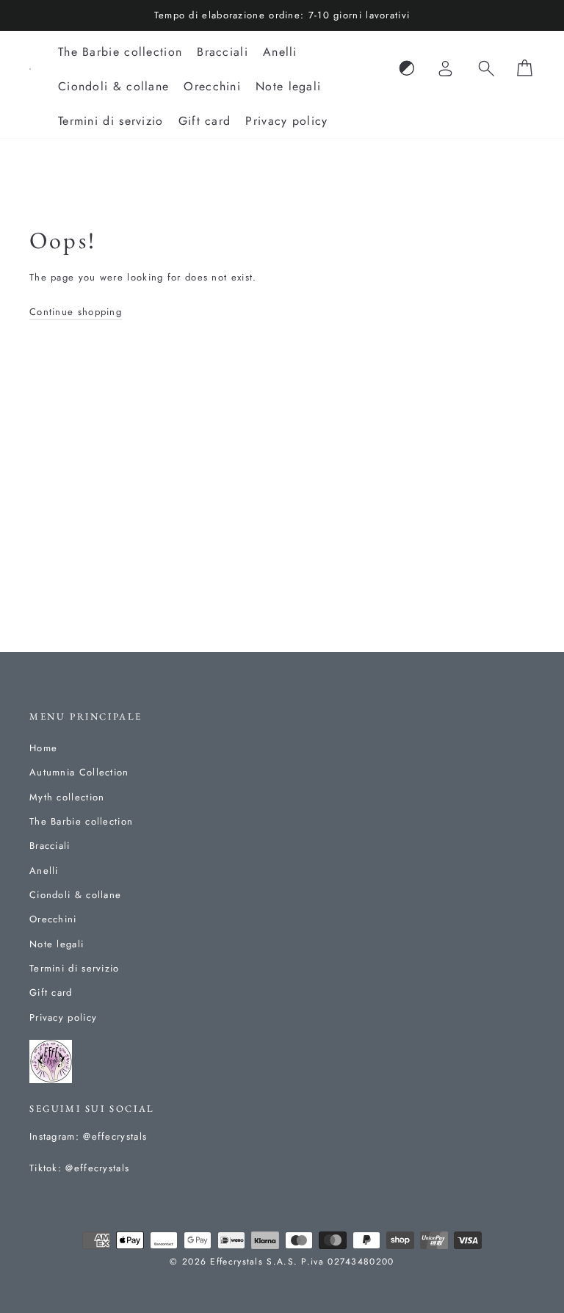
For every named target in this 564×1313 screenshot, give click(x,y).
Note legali (288, 86)
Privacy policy (286, 120)
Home (43, 748)
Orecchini (212, 86)
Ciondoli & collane (113, 86)
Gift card (204, 120)
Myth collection (67, 797)
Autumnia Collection (79, 772)
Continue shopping (75, 312)
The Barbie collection (120, 51)
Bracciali (222, 51)
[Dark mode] (407, 69)
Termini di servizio (111, 120)
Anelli (280, 51)
